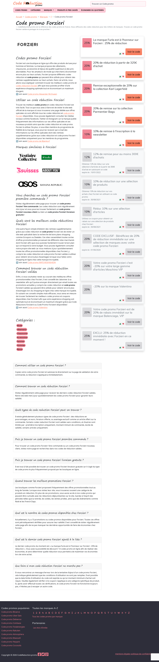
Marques (44, 17)
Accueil (19, 17)
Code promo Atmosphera (12, 634)
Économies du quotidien (92, 10)
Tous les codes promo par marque (47, 616)
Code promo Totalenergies (13, 627)
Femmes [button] (20, 341)
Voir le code (133, 51)
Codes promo (21, 10)
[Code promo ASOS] (27, 184)
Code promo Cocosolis (11, 645)
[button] (120, 53)
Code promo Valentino (37, 307)
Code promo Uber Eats (11, 615)
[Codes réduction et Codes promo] (28, 3)
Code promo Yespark (10, 641)
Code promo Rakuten (10, 630)
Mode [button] (19, 325)
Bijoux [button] (19, 349)
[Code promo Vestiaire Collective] (27, 157)
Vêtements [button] (22, 329)
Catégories (36, 10)
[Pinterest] (46, 655)
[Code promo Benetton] (47, 157)
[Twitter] (43, 655)
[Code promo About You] (51, 170)
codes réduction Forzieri (26, 85)
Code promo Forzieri (64, 17)
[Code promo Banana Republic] (51, 184)
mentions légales (122, 654)
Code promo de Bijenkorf (39, 141)
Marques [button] (48, 10)
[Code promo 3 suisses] (27, 170)
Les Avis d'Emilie (40, 627)
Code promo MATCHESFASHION (42, 262)
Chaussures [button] (22, 333)
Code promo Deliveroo (11, 619)
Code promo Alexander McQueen (42, 94)
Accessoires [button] (22, 337)
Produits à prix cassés (67, 10)
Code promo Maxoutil (11, 638)
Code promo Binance (10, 612)
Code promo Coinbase (11, 623)
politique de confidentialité (142, 654)
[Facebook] (39, 655)
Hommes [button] (21, 345)
